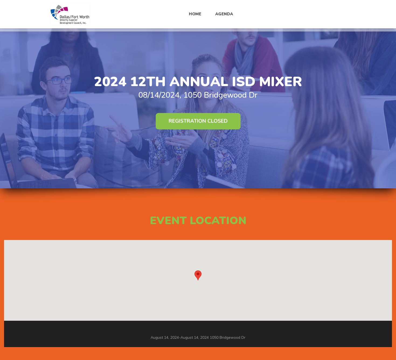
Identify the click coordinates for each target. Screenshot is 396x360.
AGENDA (224, 14)
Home (195, 14)
